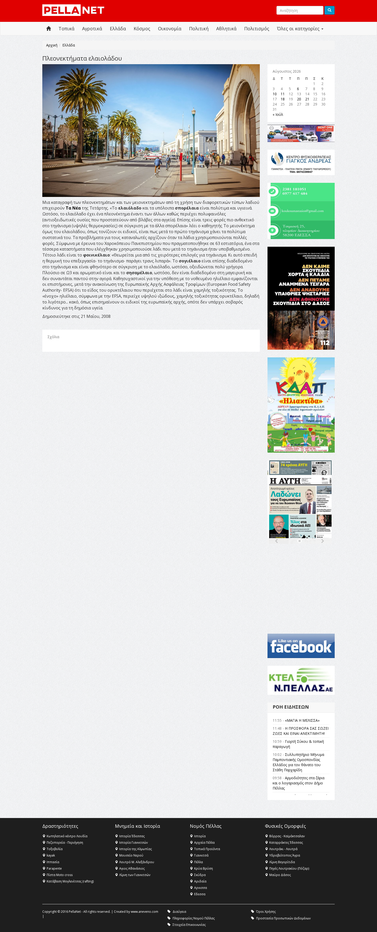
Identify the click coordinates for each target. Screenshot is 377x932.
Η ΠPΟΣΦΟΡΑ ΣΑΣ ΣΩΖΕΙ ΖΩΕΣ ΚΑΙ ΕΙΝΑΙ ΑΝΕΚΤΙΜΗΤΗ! (301, 731)
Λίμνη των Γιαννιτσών (134, 875)
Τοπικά (66, 28)
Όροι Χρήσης (266, 911)
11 (283, 93)
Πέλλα (198, 862)
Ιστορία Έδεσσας (132, 836)
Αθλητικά (226, 28)
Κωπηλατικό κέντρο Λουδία (67, 836)
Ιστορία (200, 836)
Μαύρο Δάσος (280, 875)
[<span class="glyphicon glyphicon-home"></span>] (48, 28)
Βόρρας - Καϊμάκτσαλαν (287, 836)
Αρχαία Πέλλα (204, 842)
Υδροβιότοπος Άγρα (284, 855)
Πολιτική (199, 28)
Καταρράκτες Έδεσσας (286, 842)
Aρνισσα (200, 888)
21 (307, 99)
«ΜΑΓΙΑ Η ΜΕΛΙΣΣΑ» (302, 720)
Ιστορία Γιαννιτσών (133, 842)
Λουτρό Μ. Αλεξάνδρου (136, 862)
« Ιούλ (278, 114)
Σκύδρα (200, 875)
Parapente (54, 868)
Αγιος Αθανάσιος (132, 868)
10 (275, 93)
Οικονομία (169, 28)
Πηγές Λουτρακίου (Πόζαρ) (289, 868)
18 (283, 99)
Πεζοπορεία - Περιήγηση (65, 842)
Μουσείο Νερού (131, 855)
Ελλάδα (118, 28)
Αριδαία (200, 881)
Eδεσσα (199, 894)
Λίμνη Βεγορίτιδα (282, 862)
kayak (51, 855)
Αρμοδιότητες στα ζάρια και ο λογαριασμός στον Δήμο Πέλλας (298, 783)
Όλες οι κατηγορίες (299, 28)
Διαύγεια (179, 911)
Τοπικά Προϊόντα (207, 849)
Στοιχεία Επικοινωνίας (189, 925)
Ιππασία (53, 862)
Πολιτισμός (256, 28)
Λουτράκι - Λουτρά (283, 849)
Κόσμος (142, 28)
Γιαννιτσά (201, 855)
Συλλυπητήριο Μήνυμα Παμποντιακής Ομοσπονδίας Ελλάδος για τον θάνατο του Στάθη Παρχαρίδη (298, 762)
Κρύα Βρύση (203, 868)
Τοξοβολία (55, 849)
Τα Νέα (74, 208)
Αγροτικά (92, 28)
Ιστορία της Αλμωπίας (135, 849)
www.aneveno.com (144, 911)
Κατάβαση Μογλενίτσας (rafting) (70, 881)
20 (299, 99)
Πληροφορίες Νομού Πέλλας (194, 918)
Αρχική (51, 45)
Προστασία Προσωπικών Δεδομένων (283, 918)
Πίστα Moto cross (60, 875)
